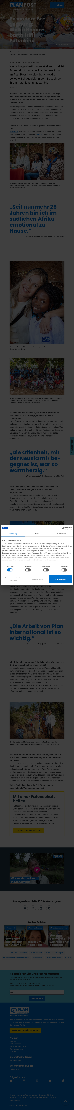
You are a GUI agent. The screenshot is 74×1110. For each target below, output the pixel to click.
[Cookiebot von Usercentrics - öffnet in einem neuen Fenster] (63, 528)
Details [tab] (37, 534)
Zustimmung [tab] (13, 534)
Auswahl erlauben (37, 579)
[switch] (28, 569)
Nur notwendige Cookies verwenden (13, 579)
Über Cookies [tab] (61, 534)
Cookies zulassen (60, 579)
